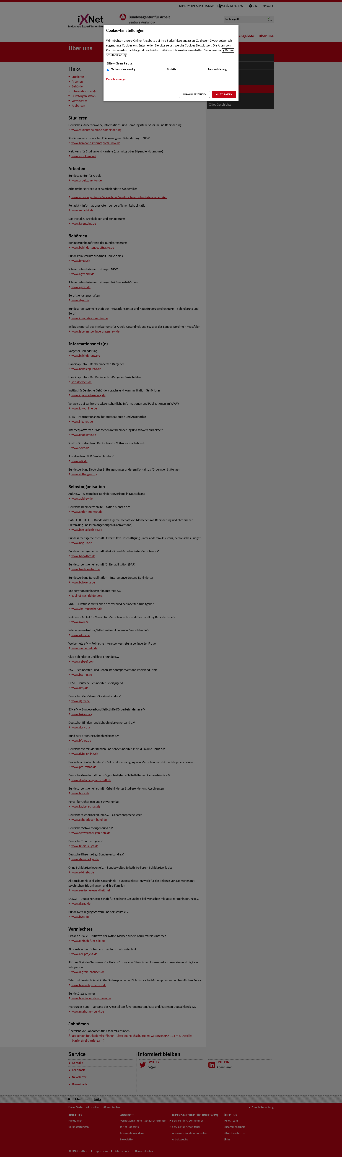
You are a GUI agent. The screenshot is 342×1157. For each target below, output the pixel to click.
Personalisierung (217, 69)
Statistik (171, 69)
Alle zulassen (224, 94)
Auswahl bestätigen (194, 94)
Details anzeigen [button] (116, 79)
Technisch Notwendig (123, 69)
